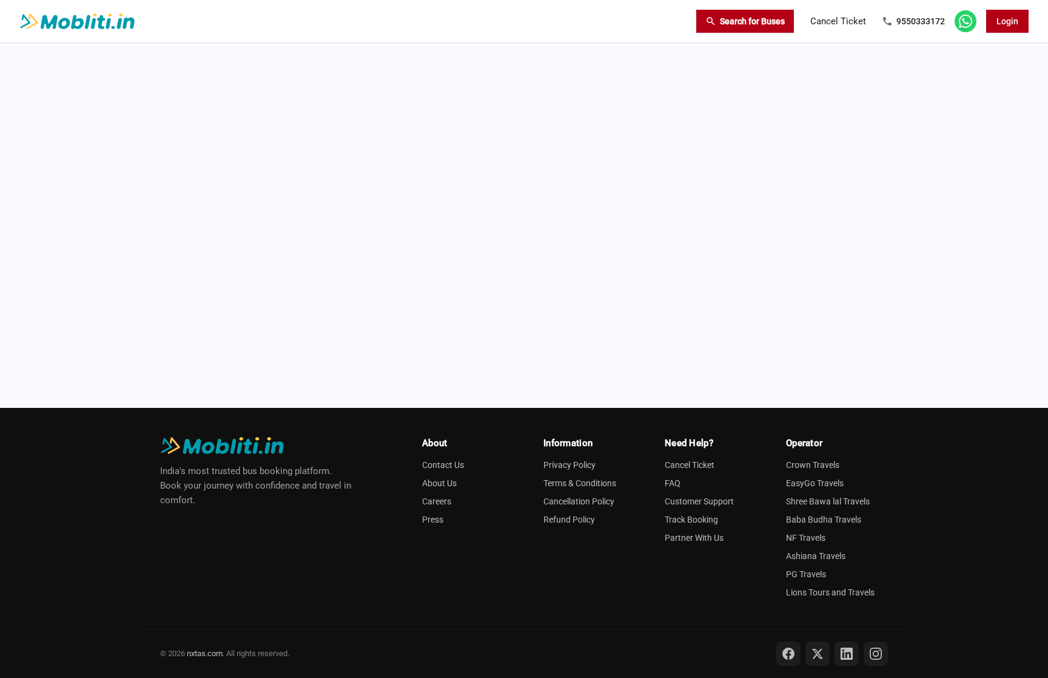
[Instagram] (876, 654)
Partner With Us (694, 538)
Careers (436, 501)
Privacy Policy (569, 465)
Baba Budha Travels (823, 519)
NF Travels (805, 538)
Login (1007, 21)
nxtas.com (205, 653)
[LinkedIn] (847, 654)
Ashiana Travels (815, 556)
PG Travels (806, 574)
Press (432, 519)
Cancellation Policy (578, 501)
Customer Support (699, 501)
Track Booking (691, 519)
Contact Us (443, 465)
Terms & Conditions (579, 483)
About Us (439, 483)
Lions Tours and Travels (830, 592)
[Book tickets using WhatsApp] (965, 21)
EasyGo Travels (815, 483)
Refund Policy (569, 519)
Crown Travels (812, 465)
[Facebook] (788, 654)
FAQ (672, 483)
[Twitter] (817, 654)
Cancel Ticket (838, 21)
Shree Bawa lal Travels (828, 501)
